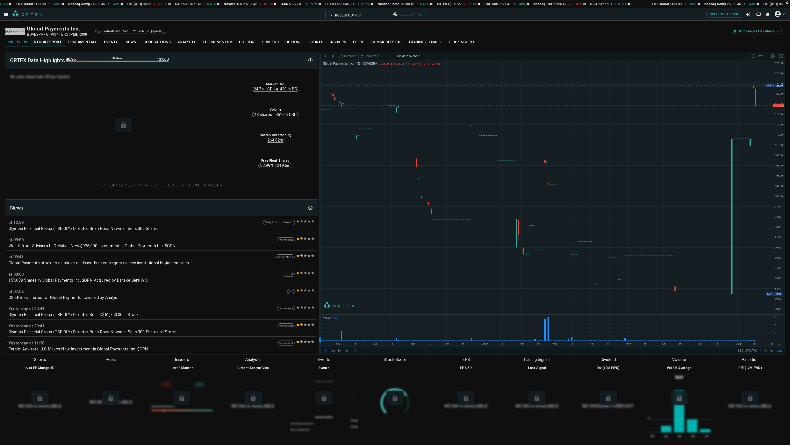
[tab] (17, 42)
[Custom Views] (758, 14)
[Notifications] (767, 14)
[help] (310, 60)
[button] (395, 14)
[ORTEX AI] (748, 14)
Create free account (724, 14)
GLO (131, 185)
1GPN (193, 185)
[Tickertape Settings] (787, 2)
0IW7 (173, 185)
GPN (114, 185)
